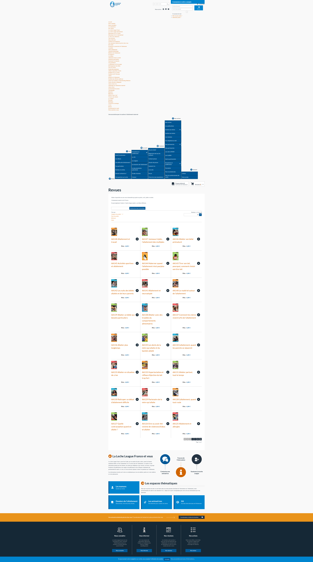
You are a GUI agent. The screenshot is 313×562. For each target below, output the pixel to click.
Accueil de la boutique (113, 103)
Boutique (110, 101)
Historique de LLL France (114, 33)
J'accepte (167, 559)
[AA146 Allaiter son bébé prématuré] (198, 239)
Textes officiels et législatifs (114, 82)
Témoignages (111, 90)
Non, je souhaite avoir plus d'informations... (183, 559)
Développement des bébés (114, 66)
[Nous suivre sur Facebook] (165, 9)
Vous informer (112, 40)
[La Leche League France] (115, 4)
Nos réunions (168, 550)
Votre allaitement (112, 49)
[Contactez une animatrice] (165, 459)
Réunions (110, 93)
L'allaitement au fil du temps (115, 64)
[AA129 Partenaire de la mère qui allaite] (167, 399)
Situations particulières (113, 59)
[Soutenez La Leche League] (197, 459)
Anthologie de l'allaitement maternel (116, 85)
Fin (200, 439)
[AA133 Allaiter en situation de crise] (137, 372)
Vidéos (110, 75)
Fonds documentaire (113, 69)
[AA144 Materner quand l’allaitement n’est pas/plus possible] (167, 263)
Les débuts (110, 56)
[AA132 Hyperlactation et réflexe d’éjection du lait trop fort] (167, 372)
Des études (110, 44)
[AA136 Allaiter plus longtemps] (137, 344)
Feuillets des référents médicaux (115, 79)
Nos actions (193, 550)
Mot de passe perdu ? (177, 15)
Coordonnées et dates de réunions (189, 517)
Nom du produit (115, 216)
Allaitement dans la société (114, 57)
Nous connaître (112, 25)
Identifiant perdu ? (176, 17)
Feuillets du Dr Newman (114, 74)
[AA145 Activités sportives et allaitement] (137, 263)
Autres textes (111, 87)
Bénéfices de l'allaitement (114, 53)
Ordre (112, 220)
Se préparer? (111, 54)
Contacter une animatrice (114, 41)
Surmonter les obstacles (113, 61)
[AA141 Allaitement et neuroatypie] (167, 290)
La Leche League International (115, 31)
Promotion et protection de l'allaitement (117, 46)
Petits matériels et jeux (113, 110)
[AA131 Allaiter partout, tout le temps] (198, 372)
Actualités (110, 48)
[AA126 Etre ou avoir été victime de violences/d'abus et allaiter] (167, 423)
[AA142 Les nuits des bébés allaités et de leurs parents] (137, 290)
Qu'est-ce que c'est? (112, 95)
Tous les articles (112, 67)
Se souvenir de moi (176, 14)
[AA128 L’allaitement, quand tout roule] (198, 399)
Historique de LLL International (115, 35)
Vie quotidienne (112, 62)
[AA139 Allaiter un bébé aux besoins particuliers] (137, 314)
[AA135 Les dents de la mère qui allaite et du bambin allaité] (167, 344)
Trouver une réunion (113, 97)
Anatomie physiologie (113, 51)
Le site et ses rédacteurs (113, 36)
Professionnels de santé (113, 108)
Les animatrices (112, 26)
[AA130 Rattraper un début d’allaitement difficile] (137, 399)
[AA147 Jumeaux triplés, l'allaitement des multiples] (167, 239)
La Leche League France (114, 30)
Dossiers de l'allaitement (114, 77)
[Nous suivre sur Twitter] (168, 9)
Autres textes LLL (112, 83)
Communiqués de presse (113, 88)
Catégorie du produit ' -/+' (117, 214)
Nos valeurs (111, 28)
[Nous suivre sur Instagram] (163, 9)
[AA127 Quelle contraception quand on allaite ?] (137, 423)
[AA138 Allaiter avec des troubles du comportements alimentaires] (167, 314)
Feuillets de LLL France (114, 72)
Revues (110, 106)
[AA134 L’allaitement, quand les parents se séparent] (198, 344)
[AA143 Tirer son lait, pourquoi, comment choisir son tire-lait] (198, 263)
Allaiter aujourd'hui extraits (114, 70)
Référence (113, 218)
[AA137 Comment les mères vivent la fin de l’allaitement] (198, 314)
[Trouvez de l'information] (181, 472)
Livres (109, 105)
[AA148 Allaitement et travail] (137, 239)
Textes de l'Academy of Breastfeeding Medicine (119, 80)
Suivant (198, 439)
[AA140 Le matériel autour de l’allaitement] (198, 290)
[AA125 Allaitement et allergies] (198, 423)
